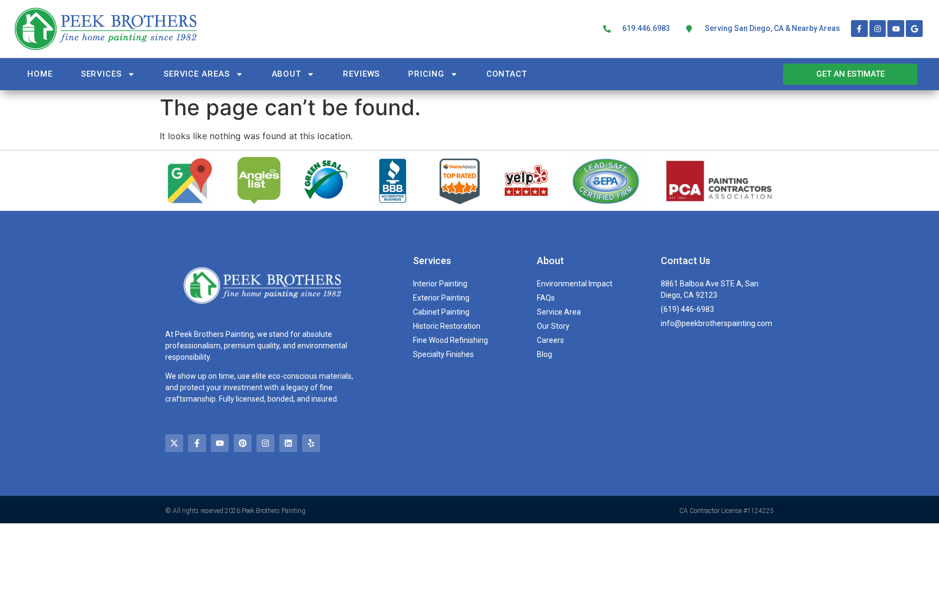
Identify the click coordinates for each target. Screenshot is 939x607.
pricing (426, 74)
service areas (197, 74)
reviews (361, 74)
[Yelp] (311, 443)
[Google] (914, 28)
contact (506, 74)
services (101, 74)
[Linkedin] (288, 443)
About (287, 74)
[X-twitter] (174, 443)
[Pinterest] (243, 443)
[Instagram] (877, 28)
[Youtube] (895, 28)
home (40, 74)
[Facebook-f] (859, 28)
